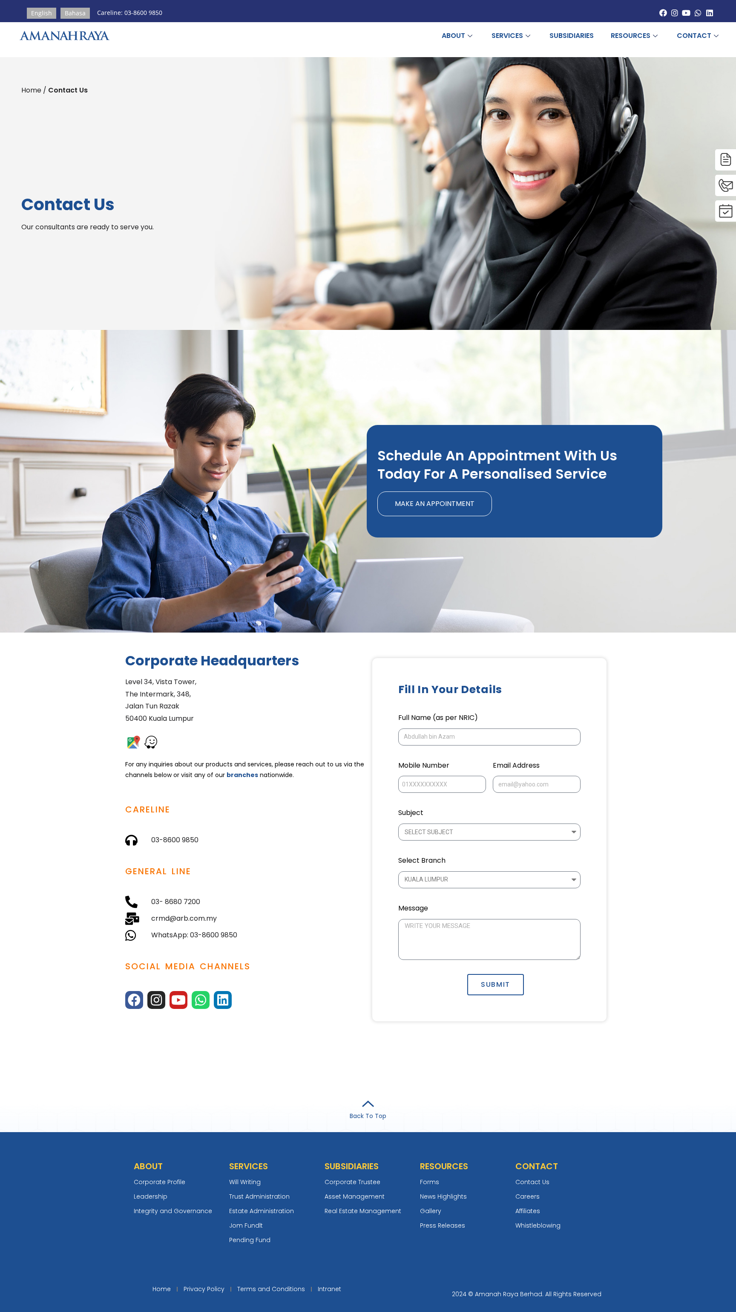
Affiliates (527, 1211)
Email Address (516, 765)
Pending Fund (249, 1240)
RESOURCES (630, 35)
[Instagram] (675, 13)
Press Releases (442, 1225)
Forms (429, 1182)
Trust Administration (259, 1196)
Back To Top (368, 1116)
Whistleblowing (538, 1225)
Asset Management (355, 1196)
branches (242, 775)
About (453, 35)
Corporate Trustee (352, 1182)
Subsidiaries (571, 35)
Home (161, 1289)
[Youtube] (686, 13)
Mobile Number (423, 765)
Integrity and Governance (173, 1211)
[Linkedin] (709, 13)
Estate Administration (261, 1211)
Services (507, 35)
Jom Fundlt (246, 1225)
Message (413, 908)
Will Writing (245, 1182)
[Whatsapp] (698, 13)
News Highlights (443, 1196)
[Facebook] (663, 13)
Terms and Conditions (271, 1289)
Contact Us (532, 1182)
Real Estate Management (363, 1211)
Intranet (329, 1289)
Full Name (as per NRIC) (438, 717)
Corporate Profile (159, 1182)
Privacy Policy (204, 1289)
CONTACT (694, 35)
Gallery (430, 1211)
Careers (527, 1196)
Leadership (150, 1196)
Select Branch (422, 860)
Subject (410, 813)
